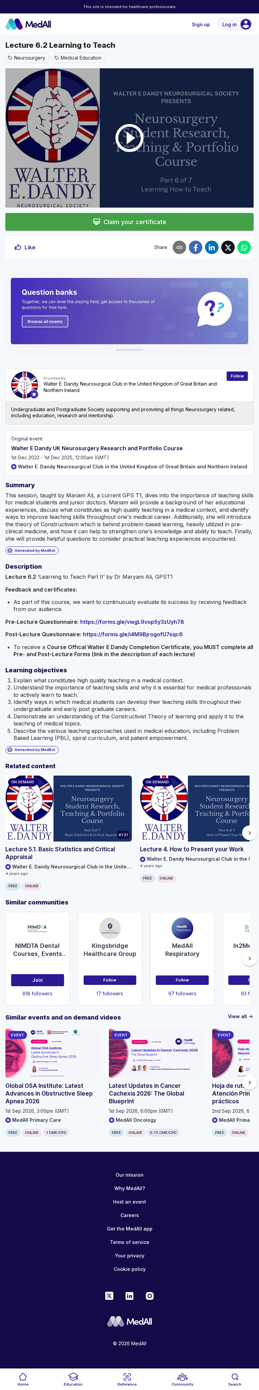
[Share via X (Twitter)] (228, 247)
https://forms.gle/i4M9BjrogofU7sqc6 (133, 634)
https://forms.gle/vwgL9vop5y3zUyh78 (132, 621)
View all (241, 1016)
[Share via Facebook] (195, 247)
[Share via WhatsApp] (244, 247)
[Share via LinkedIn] (212, 247)
